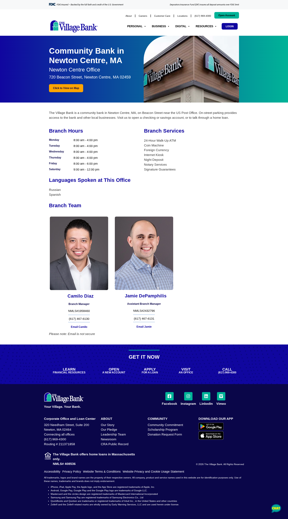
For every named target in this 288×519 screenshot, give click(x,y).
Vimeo (221, 403)
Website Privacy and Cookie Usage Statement (153, 471)
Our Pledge (109, 429)
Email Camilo (79, 326)
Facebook (169, 403)
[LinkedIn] (206, 396)
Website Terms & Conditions (102, 471)
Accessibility (52, 471)
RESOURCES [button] (204, 26)
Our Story (107, 425)
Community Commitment (165, 425)
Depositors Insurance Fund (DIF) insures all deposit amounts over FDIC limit (204, 4)
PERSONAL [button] (134, 26)
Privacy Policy (71, 471)
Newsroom (108, 439)
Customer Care (162, 16)
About (129, 16)
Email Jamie (144, 326)
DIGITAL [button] (180, 26)
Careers (143, 16)
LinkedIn (206, 403)
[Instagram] (188, 396)
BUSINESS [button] (159, 26)
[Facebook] (169, 396)
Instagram (188, 403)
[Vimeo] (221, 396)
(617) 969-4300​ (202, 16)
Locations (182, 16)
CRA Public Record (114, 444)
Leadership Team (113, 434)
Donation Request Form (165, 434)
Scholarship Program (163, 429)
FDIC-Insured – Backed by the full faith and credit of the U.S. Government (90, 4)
